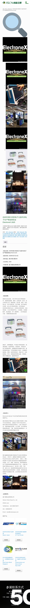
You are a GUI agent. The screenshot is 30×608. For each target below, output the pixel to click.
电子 (18, 236)
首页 (4, 8)
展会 (15, 233)
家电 (12, 233)
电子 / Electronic (8, 8)
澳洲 (16, 235)
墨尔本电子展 (7, 233)
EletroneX (22, 232)
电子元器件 (22, 236)
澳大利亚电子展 (10, 235)
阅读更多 (6, 540)
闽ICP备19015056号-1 (15, 601)
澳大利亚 (18, 233)
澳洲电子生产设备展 (11, 236)
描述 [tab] (5, 242)
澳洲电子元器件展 (22, 235)
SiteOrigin (14, 605)
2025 (18, 232)
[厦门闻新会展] (12, 3)
